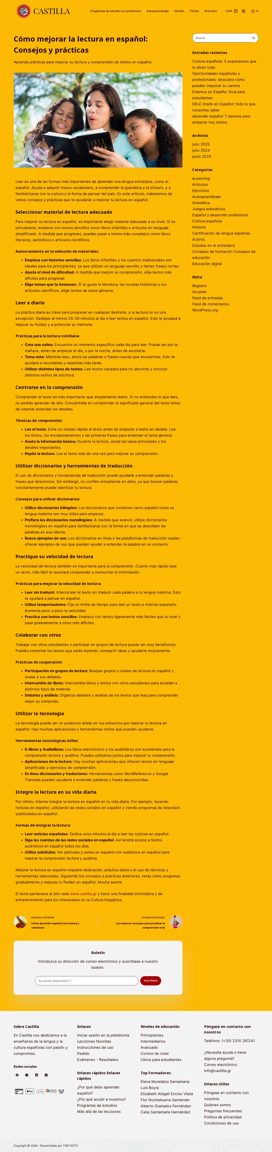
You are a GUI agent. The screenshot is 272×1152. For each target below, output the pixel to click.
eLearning (201, 178)
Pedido (83, 1053)
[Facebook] (17, 1075)
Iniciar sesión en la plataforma (103, 1035)
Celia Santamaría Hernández (165, 1112)
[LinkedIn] (36, 1075)
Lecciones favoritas (94, 1041)
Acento (198, 239)
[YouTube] (46, 1075)
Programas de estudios (97, 1105)
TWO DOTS (70, 1145)
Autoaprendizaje (158, 11)
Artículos (211, 11)
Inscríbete (150, 980)
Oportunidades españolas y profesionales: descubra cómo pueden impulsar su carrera (218, 79)
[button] (254, 11)
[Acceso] (243, 11)
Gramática (201, 203)
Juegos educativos (208, 209)
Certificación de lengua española (221, 233)
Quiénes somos (217, 1105)
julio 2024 (201, 150)
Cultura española (207, 221)
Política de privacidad (222, 1117)
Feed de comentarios (210, 304)
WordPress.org (205, 310)
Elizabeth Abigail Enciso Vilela (167, 1094)
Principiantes (152, 1035)
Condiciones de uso (221, 1123)
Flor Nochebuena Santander (165, 1100)
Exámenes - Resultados (97, 1059)
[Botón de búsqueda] (253, 37)
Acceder (199, 292)
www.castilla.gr (83, 894)
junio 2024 (201, 156)
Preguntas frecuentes (223, 1111)
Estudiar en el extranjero (213, 245)
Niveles (179, 11)
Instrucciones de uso (95, 1047)
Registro (199, 286)
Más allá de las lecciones (99, 1111)
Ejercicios (200, 190)
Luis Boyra (150, 1088)
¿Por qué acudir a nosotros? (101, 1099)
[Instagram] (26, 1075)
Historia (199, 227)
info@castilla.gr (217, 1071)
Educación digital (207, 264)
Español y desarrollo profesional (220, 215)
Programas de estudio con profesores (115, 11)
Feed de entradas (207, 298)
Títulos (194, 11)
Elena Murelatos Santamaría (165, 1081)
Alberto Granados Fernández (166, 1106)
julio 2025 (201, 144)
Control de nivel (155, 1053)
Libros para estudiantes (161, 1059)
